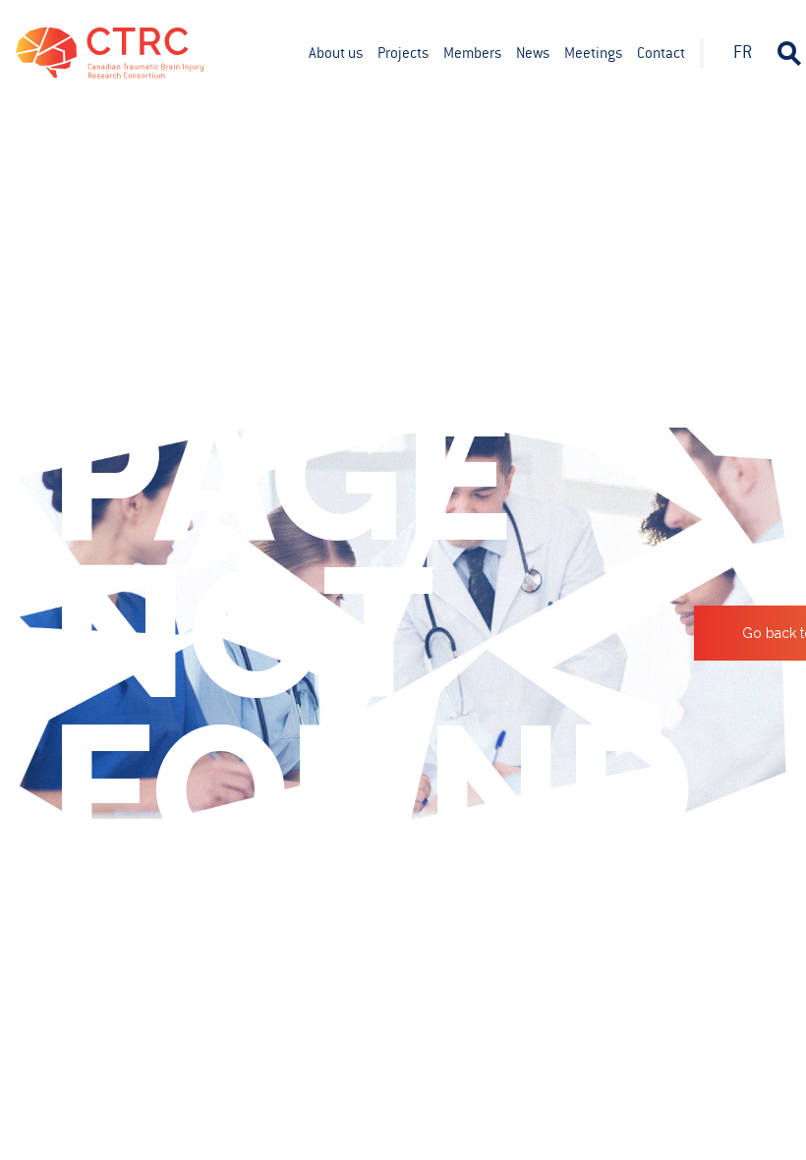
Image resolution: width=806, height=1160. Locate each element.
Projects (403, 52)
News (532, 52)
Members (472, 52)
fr (742, 52)
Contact (661, 52)
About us (336, 52)
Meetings (593, 52)
